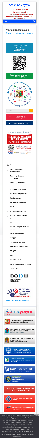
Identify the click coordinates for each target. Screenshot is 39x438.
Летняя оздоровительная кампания (19, 228)
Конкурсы (13, 238)
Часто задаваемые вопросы (21, 264)
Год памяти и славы (17, 242)
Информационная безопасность (16, 170)
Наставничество (16, 260)
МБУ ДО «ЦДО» (19, 5)
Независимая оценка (18, 202)
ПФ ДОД (13, 251)
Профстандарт (15, 198)
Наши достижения (17, 233)
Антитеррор (14, 165)
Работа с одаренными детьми (18, 217)
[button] (5, 21)
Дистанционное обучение (19, 246)
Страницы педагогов (18, 189)
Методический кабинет (18, 211)
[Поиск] (31, 110)
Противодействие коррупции (17, 177)
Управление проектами (18, 193)
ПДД (11, 222)
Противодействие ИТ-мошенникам (18, 184)
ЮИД (11, 255)
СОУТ (12, 207)
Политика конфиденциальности (17, 300)
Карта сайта (14, 268)
